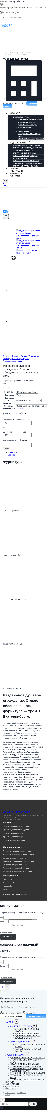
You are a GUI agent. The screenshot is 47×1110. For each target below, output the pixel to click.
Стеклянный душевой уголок (30, 119)
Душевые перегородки (27, 125)
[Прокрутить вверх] (2, 988)
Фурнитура (9, 395)
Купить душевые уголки (13, 833)
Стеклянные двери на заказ (24, 153)
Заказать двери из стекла (14, 858)
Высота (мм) (15, 432)
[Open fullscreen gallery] (13, 258)
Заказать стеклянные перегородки (18, 854)
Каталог (24, 356)
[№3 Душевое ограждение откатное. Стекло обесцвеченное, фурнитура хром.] (30, 238)
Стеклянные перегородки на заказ (27, 148)
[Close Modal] (1, 902)
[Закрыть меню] (0, 992)
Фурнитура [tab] (12, 452)
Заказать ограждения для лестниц (18, 861)
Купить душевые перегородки (16, 826)
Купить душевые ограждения (16, 830)
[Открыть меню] (6, 216)
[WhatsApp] (6, 27)
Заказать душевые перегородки (17, 851)
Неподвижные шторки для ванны (29, 135)
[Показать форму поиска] (5, 181)
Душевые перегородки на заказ (26, 145)
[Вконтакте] (3, 27)
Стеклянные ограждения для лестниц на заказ (25, 157)
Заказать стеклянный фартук (16, 868)
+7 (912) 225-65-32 (15, 58)
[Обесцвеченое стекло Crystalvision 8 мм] (30, 253)
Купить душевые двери (13, 836)
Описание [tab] (12, 455)
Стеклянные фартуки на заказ (26, 166)
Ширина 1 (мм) (16, 420)
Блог (8, 20)
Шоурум (14, 169)
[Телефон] (4, 212)
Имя (1, 918)
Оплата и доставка (13, 18)
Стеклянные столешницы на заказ (27, 163)
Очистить (20, 409)
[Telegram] (10, 27)
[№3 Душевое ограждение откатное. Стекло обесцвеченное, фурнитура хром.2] (30, 248)
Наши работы (16, 171)
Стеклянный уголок (11, 356)
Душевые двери (24, 127)
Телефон (4, 921)
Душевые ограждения (27, 122)
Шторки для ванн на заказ (24, 151)
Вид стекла (9, 392)
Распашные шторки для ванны (31, 139)
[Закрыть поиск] (2, 1100)
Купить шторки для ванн (14, 840)
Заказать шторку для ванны (15, 865)
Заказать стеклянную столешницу (18, 872)
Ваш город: (4, 2)
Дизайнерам (16, 173)
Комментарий (6, 932)
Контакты (15, 176)
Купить (6, 448)
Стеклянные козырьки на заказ (26, 161)
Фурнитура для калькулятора (9, 400)
